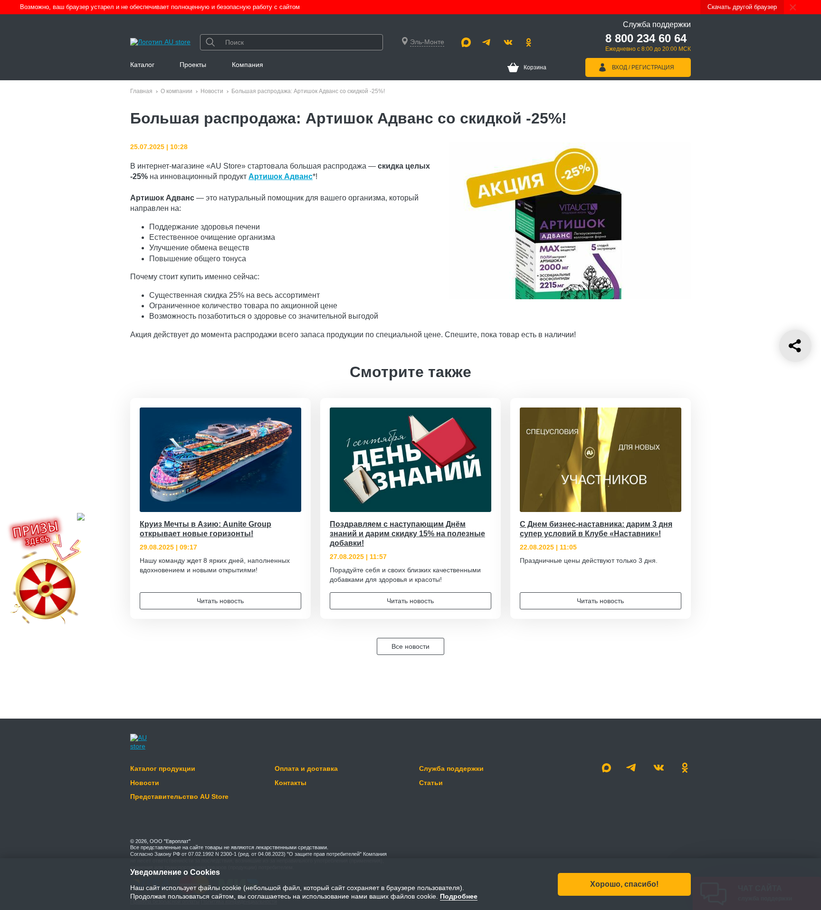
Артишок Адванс (280, 176)
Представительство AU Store (179, 796)
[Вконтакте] (508, 42)
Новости (211, 91)
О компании (176, 91)
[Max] (466, 42)
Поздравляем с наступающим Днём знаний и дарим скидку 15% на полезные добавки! (407, 533)
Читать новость (220, 601)
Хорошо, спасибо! (624, 884)
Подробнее (458, 896)
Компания (247, 64)
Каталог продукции (162, 768)
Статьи (431, 783)
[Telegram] (487, 42)
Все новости (410, 646)
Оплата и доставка (306, 768)
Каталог (142, 64)
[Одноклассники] (529, 42)
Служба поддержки (451, 768)
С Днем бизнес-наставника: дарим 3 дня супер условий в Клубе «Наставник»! (596, 529)
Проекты (193, 64)
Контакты (290, 783)
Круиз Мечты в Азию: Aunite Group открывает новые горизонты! (205, 529)
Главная (141, 91)
